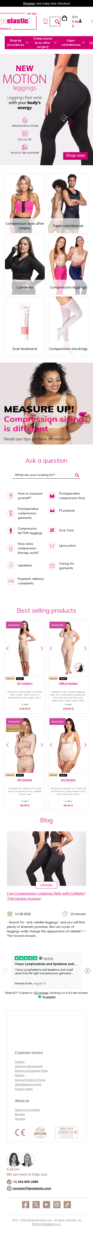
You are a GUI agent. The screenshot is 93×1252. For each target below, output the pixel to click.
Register (29, 3)
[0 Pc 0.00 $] (66, 21)
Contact (19, 1061)
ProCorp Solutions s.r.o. (46, 1224)
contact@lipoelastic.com (32, 1188)
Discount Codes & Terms (30, 1080)
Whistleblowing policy (28, 1084)
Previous (8, 648)
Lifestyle (46, 885)
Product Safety (24, 1089)
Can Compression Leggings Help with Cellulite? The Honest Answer (46, 896)
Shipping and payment (29, 1066)
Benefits (20, 1114)
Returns (20, 1075)
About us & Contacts (27, 1109)
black (20, 678)
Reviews (20, 1118)
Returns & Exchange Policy (31, 1070)
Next (42, 648)
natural (10, 678)
